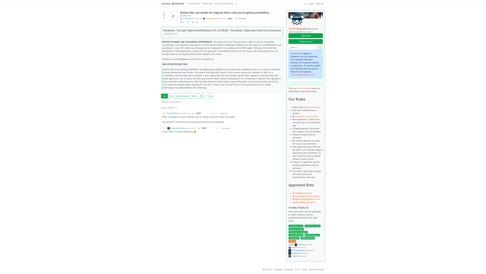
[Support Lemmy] (236, 3)
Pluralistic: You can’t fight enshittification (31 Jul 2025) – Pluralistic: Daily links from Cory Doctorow (222, 30)
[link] (188, 22)
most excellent (304, 88)
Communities (193, 3)
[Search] (305, 3)
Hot (164, 96)
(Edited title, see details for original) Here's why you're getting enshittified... (225, 12)
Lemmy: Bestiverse (172, 3)
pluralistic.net (185, 16)
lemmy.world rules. (312, 107)
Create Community (224, 3)
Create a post (305, 41)
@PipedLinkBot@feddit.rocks (306, 199)
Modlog (292, 241)
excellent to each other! (307, 116)
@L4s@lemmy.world (302, 193)
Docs (297, 269)
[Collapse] (164, 113)
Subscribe (305, 35)
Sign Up (319, 3)
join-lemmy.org (316, 269)
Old (201, 96)
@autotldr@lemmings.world (305, 196)
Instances (288, 269)
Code (304, 269)
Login (311, 3)
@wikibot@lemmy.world (304, 202)
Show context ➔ (169, 107)
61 (183, 22)
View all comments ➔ (171, 102)
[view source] (197, 22)
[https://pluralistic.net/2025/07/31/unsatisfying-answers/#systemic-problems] (173, 16)
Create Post (207, 3)
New (194, 96)
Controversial (182, 96)
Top (171, 96)
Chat (210, 96)
